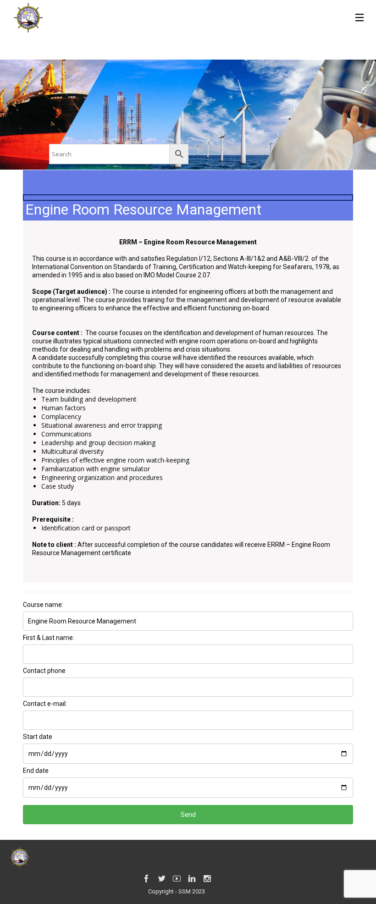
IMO (149, 275)
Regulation (182, 258)
